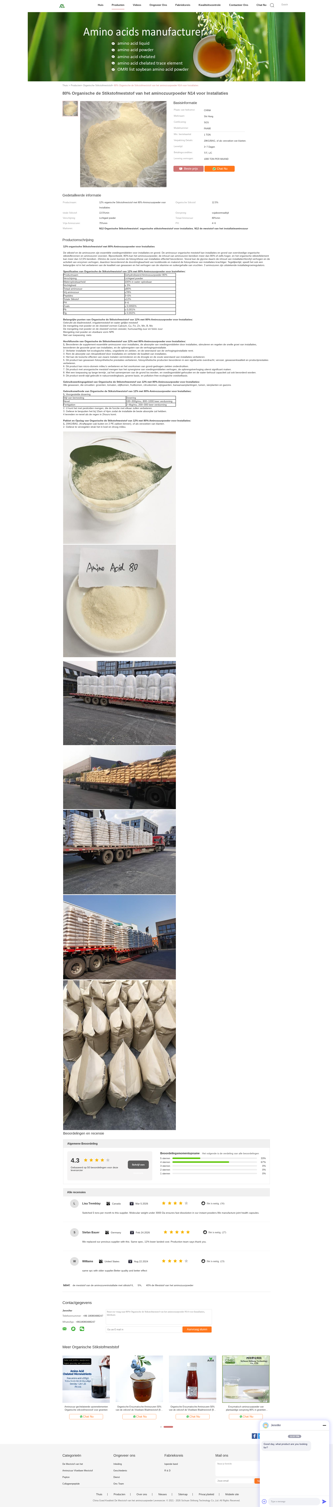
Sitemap (182, 1494)
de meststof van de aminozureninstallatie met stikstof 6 (103, 1285)
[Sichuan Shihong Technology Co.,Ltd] (62, 6)
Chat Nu (261, 4)
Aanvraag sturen (197, 1329)
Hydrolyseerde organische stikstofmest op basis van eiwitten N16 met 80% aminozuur (192, 1408)
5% (139, 1285)
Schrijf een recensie (138, 1166)
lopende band (171, 1464)
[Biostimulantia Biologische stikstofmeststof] (139, 1379)
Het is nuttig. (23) (215, 1261)
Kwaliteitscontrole (210, 4)
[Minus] (324, 1425)
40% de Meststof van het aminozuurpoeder (169, 1285)
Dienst (116, 1477)
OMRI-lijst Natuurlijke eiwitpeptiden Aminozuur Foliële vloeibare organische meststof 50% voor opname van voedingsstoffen (246, 1408)
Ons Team (118, 1483)
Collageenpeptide (71, 1483)
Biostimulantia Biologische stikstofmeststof (139, 1406)
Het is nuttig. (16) (215, 1203)
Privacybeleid (206, 1494)
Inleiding (117, 1464)
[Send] (324, 1501)
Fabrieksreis (182, 4)
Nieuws (162, 1494)
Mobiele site (232, 1494)
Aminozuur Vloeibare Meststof (77, 1470)
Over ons (141, 1494)
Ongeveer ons (158, 4)
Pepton (66, 1477)
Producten (118, 4)
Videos (137, 4)
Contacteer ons (238, 4)
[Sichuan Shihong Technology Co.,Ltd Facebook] (254, 1436)
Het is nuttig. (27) (217, 1232)
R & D (167, 1470)
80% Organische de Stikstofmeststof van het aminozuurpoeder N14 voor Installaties (156, 85)
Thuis (99, 1494)
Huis (100, 4)
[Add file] (264, 1501)
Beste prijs (190, 168)
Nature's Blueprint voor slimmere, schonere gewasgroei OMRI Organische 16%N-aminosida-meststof (86, 1408)
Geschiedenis (120, 1470)
